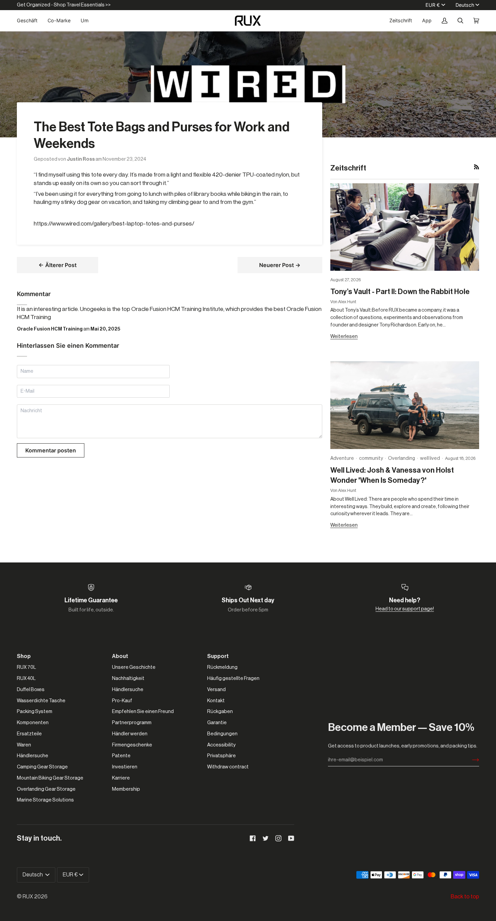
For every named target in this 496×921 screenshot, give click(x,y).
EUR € (432, 5)
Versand (216, 689)
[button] (30, 20)
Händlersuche (32, 755)
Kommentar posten (50, 450)
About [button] (120, 656)
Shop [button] (24, 656)
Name (27, 378)
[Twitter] (266, 838)
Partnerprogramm (131, 722)
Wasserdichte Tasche (41, 700)
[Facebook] (253, 838)
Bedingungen (222, 733)
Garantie (217, 722)
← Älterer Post (57, 265)
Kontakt (216, 700)
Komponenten (33, 722)
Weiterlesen (344, 336)
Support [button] (218, 656)
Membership (126, 789)
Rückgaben (220, 711)
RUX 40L (26, 678)
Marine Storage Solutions (45, 799)
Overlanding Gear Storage (46, 789)
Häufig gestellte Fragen (233, 678)
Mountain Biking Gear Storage (50, 778)
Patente (121, 755)
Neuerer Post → (280, 265)
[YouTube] (291, 838)
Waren (24, 744)
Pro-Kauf (122, 700)
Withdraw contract (228, 766)
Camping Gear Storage (42, 766)
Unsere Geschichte (134, 667)
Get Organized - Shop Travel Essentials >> (64, 4)
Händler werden (129, 733)
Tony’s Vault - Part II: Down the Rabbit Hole (400, 291)
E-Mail (28, 398)
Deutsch (465, 5)
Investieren (124, 766)
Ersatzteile (29, 733)
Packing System (34, 711)
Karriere (121, 778)
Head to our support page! (405, 608)
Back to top (465, 896)
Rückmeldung (222, 667)
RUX (28, 896)
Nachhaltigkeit (128, 678)
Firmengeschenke (132, 744)
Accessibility (221, 744)
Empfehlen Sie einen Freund (143, 711)
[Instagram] (278, 838)
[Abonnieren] (470, 760)
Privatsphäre (221, 755)
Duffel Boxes (31, 689)
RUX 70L (26, 667)
